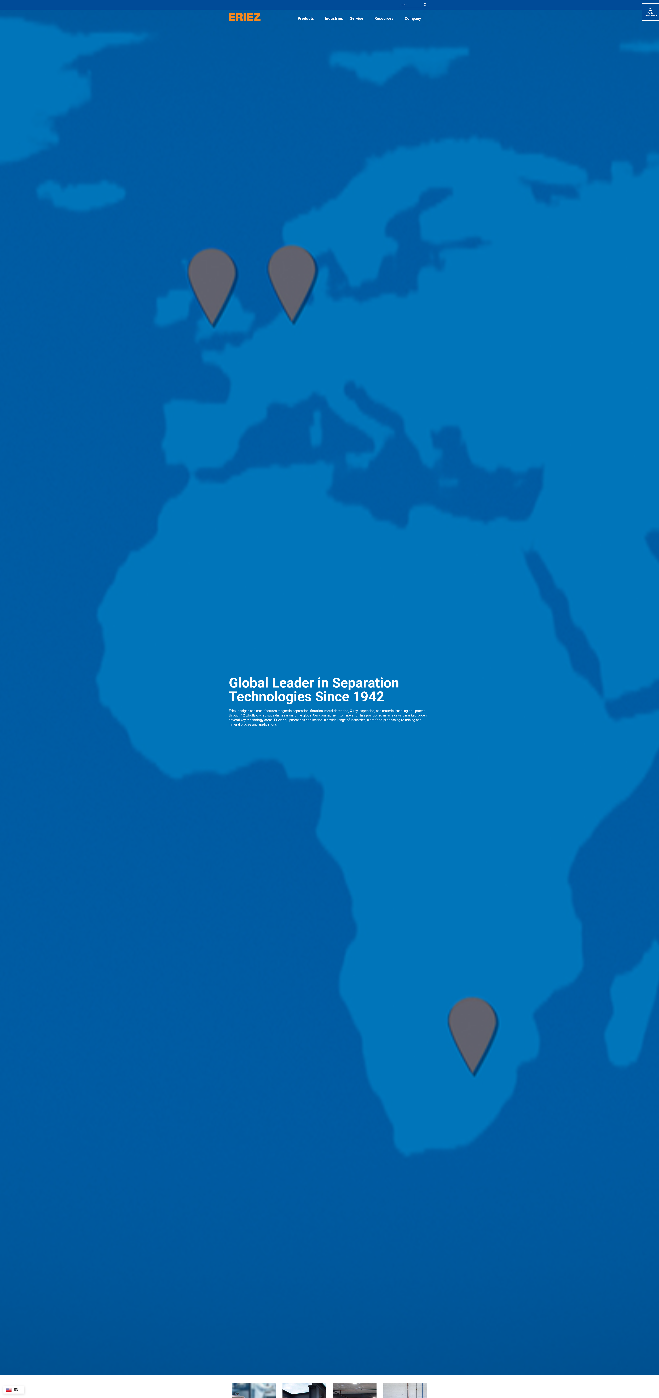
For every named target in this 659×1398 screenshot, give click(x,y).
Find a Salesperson (650, 14)
